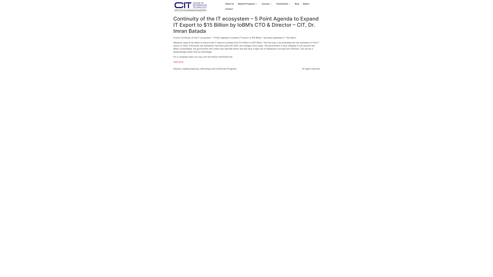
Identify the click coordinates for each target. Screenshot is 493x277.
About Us (229, 4)
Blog (297, 4)
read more (178, 61)
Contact (229, 9)
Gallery (306, 4)
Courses (265, 4)
